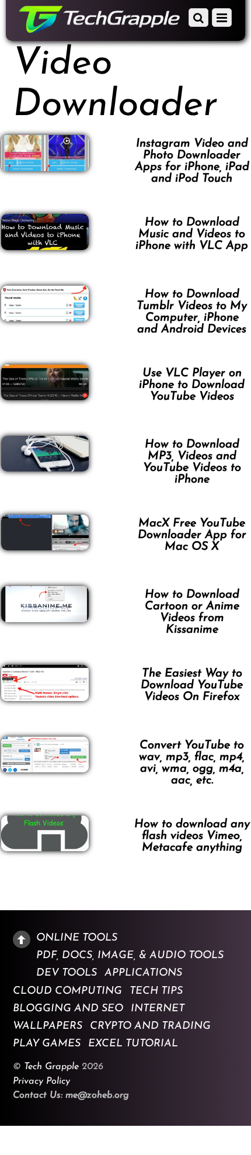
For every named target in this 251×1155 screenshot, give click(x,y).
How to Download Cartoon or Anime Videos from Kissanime (192, 612)
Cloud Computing (67, 991)
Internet (157, 1008)
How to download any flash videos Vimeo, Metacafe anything (192, 836)
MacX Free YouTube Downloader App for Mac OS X (192, 535)
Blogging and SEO (68, 1008)
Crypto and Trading (150, 1026)
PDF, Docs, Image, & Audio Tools (130, 956)
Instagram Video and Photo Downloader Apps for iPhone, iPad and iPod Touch (192, 161)
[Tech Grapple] (99, 29)
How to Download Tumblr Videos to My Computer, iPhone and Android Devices (192, 312)
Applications (143, 973)
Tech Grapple (51, 1066)
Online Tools (76, 938)
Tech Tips (156, 991)
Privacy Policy (41, 1081)
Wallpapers (47, 1026)
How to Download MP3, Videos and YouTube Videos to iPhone (192, 462)
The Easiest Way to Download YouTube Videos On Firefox (192, 685)
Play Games (47, 1044)
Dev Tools (66, 973)
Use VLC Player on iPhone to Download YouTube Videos (192, 385)
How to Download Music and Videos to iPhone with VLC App (191, 234)
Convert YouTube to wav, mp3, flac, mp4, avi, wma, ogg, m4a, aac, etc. (192, 763)
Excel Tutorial (133, 1044)
